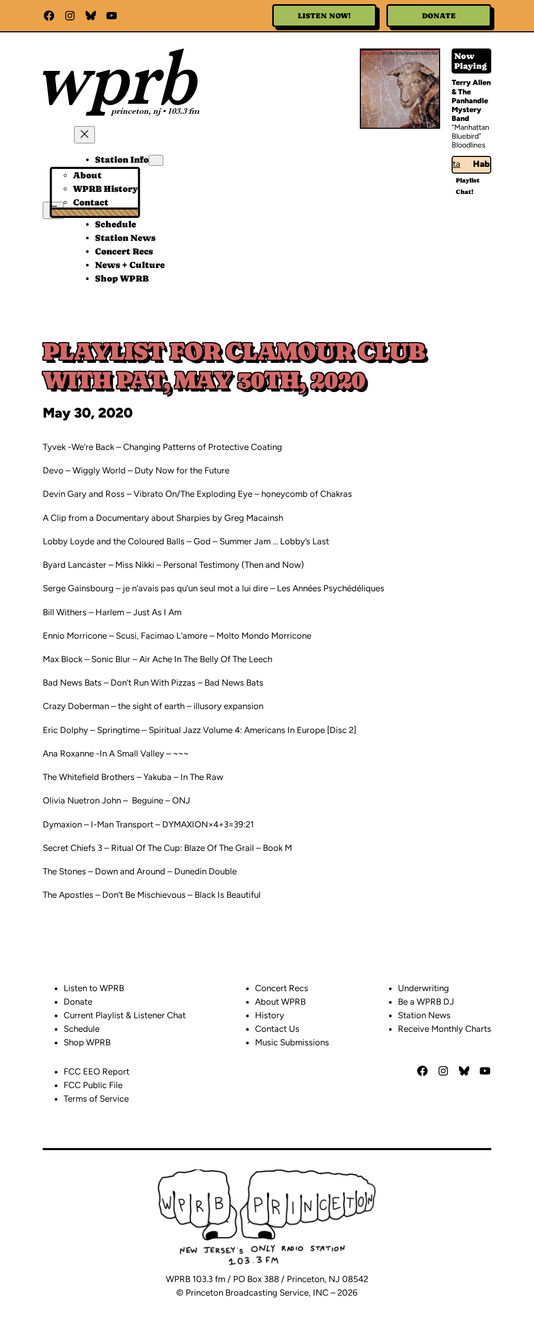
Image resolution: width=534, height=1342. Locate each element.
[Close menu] (84, 134)
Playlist (468, 180)
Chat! (465, 192)
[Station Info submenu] (156, 160)
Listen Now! (324, 15)
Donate (439, 15)
